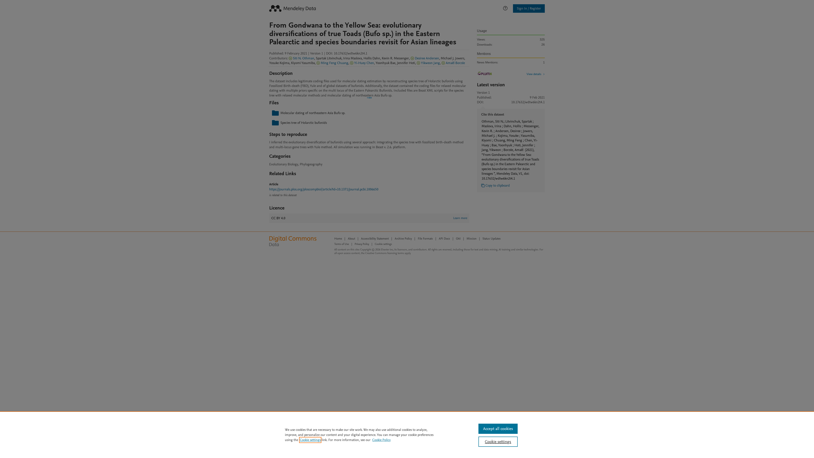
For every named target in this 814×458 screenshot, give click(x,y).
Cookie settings (310, 440)
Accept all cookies (498, 428)
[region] (407, 434)
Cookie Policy (381, 440)
